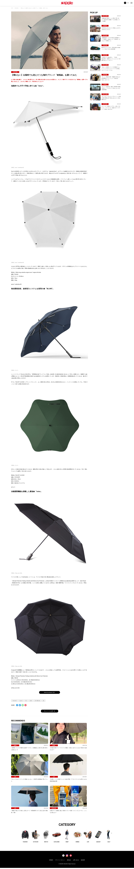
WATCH (46, 841)
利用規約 (51, 860)
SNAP (67, 841)
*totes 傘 (14, 700)
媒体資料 (83, 860)
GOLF (108, 841)
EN (128, 2)
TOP (12, 8)
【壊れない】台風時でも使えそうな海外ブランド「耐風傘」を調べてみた (34, 8)
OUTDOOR (35, 841)
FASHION (16, 8)
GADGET (98, 841)
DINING (77, 841)
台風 (31, 700)
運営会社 (69, 860)
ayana (21, 700)
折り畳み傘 (37, 700)
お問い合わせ (76, 860)
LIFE (88, 841)
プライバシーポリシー (60, 860)
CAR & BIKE (56, 841)
